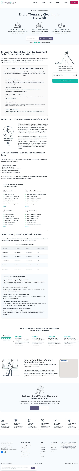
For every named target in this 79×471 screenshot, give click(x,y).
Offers (50, 2)
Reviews (58, 2)
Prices (43, 2)
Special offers (43, 451)
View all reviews (6, 340)
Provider (42, 456)
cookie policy (13, 468)
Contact (65, 2)
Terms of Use (53, 447)
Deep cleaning (18, 338)
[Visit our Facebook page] (2, 452)
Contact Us (44, 408)
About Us (53, 445)
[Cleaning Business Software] (38, 463)
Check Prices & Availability (46, 38)
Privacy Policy (53, 449)
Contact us (43, 447)
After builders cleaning (53, 338)
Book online (43, 449)
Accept (33, 467)
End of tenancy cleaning (37, 338)
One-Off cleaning (24, 455)
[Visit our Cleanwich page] (5, 452)
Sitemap (52, 451)
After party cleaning (25, 457)
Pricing (42, 445)
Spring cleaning (24, 451)
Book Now (74, 2)
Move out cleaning (24, 449)
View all (4, 206)
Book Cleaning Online (65, 81)
